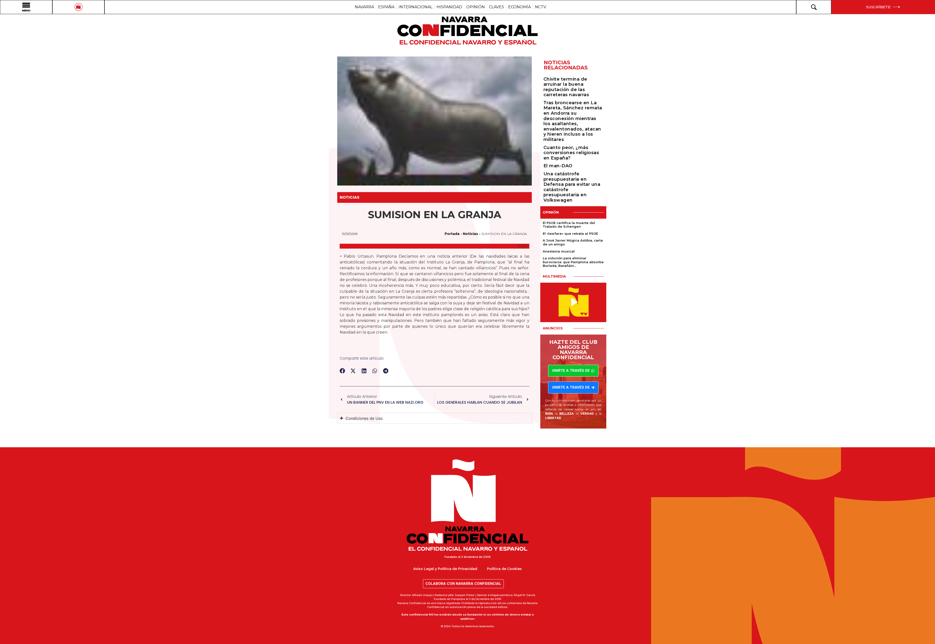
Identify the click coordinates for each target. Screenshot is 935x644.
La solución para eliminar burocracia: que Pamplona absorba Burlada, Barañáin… (573, 262)
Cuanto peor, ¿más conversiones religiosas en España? (571, 153)
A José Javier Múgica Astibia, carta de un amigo (573, 242)
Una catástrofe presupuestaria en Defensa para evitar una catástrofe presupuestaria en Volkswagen (571, 187)
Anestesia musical (559, 251)
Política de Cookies (504, 569)
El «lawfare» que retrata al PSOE (570, 233)
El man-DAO (557, 165)
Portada (452, 234)
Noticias (349, 197)
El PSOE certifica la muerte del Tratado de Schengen (569, 225)
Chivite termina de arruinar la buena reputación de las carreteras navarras (566, 87)
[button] (342, 371)
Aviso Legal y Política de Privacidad (445, 569)
